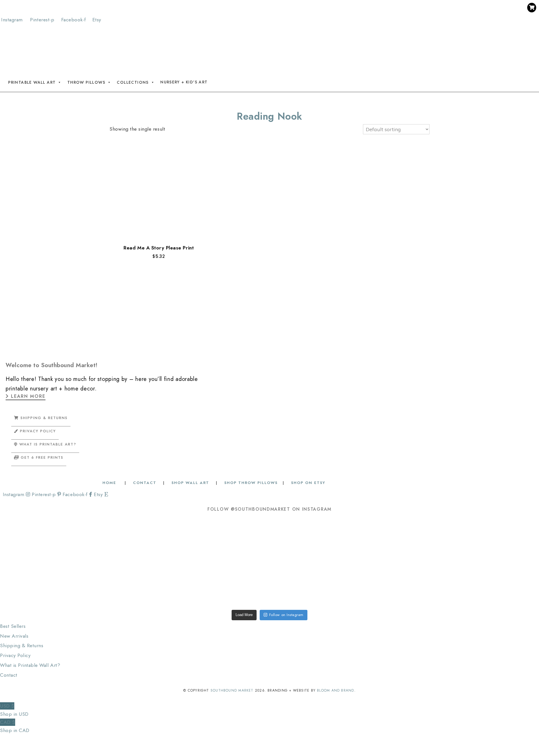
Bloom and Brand (335, 690)
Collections (133, 82)
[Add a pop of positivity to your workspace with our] (377, 541)
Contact (8, 675)
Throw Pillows (86, 82)
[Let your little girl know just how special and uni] (485, 541)
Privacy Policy (15, 655)
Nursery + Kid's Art (184, 82)
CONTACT (144, 482)
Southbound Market (232, 690)
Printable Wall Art (32, 82)
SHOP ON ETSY (308, 482)
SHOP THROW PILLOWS (251, 482)
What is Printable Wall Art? (30, 665)
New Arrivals (14, 636)
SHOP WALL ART (190, 482)
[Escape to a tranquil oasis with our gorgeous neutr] (53, 584)
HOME (110, 482)
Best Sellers (13, 626)
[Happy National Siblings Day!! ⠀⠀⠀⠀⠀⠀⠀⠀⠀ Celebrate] (53, 541)
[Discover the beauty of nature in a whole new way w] (269, 541)
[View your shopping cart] (531, 7)
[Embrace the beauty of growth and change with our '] (161, 541)
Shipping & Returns (21, 645)
